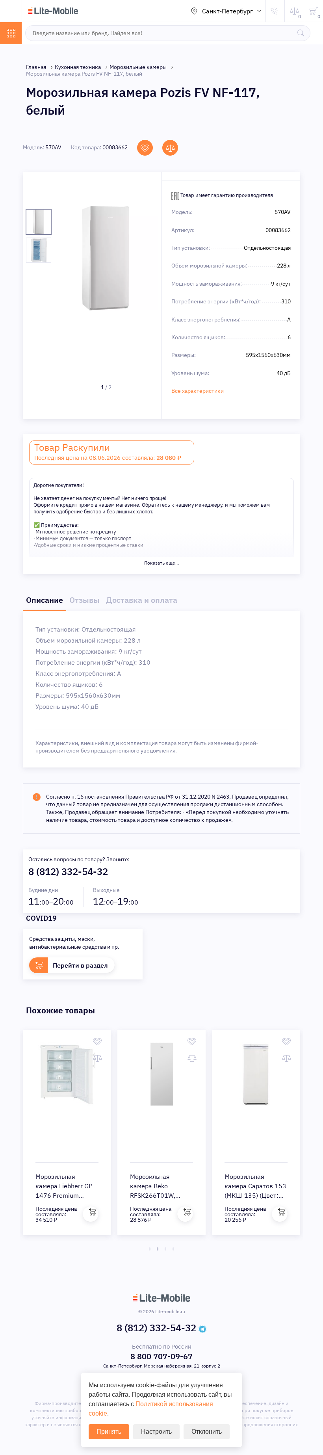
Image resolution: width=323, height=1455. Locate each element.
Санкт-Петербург (227, 11)
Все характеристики (197, 390)
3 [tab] (165, 1249)
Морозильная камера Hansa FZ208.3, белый (153, 1186)
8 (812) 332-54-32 (68, 871)
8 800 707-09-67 (161, 1356)
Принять (109, 1431)
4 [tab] (173, 1249)
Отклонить (206, 1431)
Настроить (156, 1431)
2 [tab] (157, 1249)
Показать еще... (161, 563)
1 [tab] (149, 1249)
